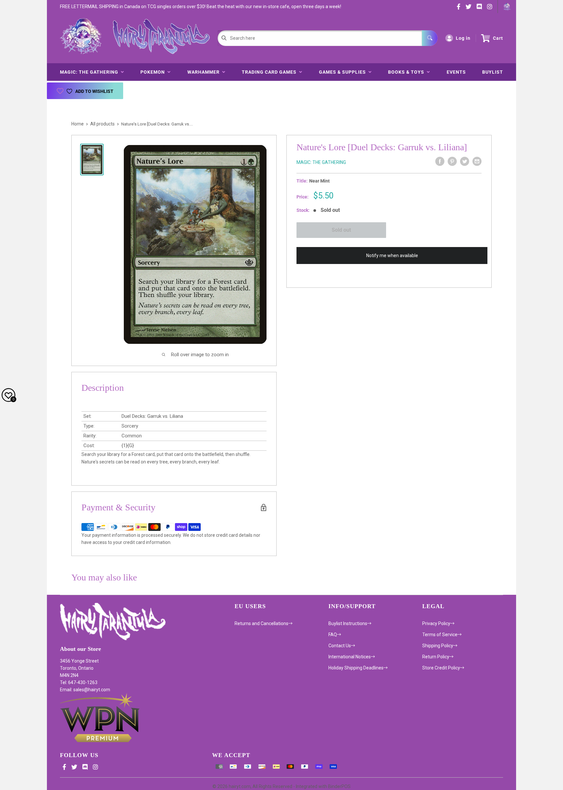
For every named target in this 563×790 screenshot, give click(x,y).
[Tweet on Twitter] (464, 161)
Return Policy (435, 656)
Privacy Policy (436, 623)
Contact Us (339, 645)
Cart (498, 38)
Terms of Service (439, 634)
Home (77, 123)
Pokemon (153, 72)
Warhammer (204, 72)
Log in (463, 38)
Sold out (341, 230)
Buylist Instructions (347, 623)
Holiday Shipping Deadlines (355, 667)
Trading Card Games (270, 72)
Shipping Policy (437, 645)
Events (456, 72)
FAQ (332, 634)
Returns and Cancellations (261, 623)
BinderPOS (339, 786)
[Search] (430, 38)
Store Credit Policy (441, 667)
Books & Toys (407, 72)
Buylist (492, 72)
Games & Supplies (343, 72)
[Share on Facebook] (439, 161)
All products (102, 123)
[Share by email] (477, 161)
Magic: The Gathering (90, 72)
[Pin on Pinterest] (452, 161)
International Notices (349, 656)
